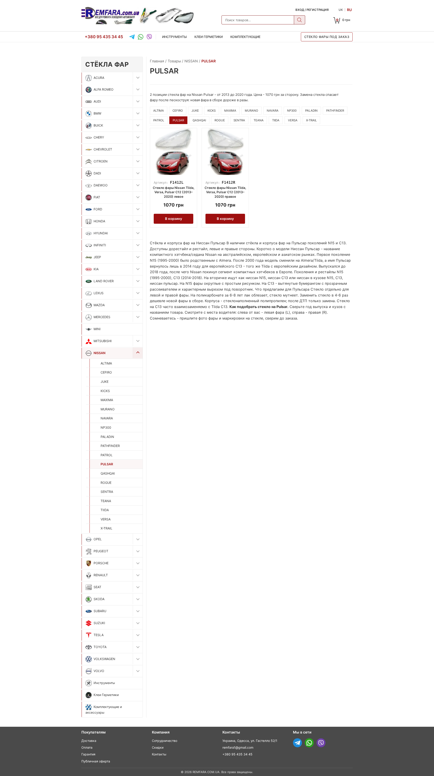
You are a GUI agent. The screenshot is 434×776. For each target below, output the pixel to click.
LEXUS (99, 293)
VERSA (106, 519)
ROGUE (106, 482)
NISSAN (99, 353)
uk (341, 10)
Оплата (86, 747)
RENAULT (101, 575)
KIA (96, 269)
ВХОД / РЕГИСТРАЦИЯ (312, 10)
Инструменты (174, 37)
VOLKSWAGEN (104, 659)
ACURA (99, 78)
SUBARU (100, 611)
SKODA (99, 599)
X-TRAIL (106, 528)
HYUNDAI (101, 233)
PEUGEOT (101, 551)
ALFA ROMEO (103, 89)
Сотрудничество (164, 741)
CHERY (99, 137)
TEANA (106, 501)
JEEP (97, 257)
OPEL (98, 539)
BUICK (98, 125)
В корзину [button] (173, 218)
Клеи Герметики (208, 37)
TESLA (99, 635)
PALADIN (107, 437)
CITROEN (101, 161)
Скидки (157, 747)
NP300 (106, 427)
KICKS (105, 391)
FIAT (97, 197)
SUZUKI (99, 623)
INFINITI (100, 245)
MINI (97, 329)
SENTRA (107, 492)
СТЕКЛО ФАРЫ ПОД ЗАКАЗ (326, 37)
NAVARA (107, 418)
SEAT (97, 587)
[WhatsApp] (140, 37)
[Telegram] (132, 37)
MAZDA (99, 305)
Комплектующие (245, 37)
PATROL (107, 455)
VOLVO (99, 671)
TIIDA (105, 510)
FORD (98, 209)
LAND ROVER (104, 281)
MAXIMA (107, 400)
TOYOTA (100, 647)
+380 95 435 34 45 (104, 36)
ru (349, 9)
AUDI (97, 101)
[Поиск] (299, 19)
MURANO (108, 409)
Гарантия (88, 754)
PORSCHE (101, 563)
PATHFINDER (110, 446)
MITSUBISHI (103, 341)
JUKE (104, 381)
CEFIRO (106, 372)
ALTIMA (106, 363)
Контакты (159, 754)
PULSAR (107, 464)
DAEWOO (101, 185)
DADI (97, 173)
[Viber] (149, 37)
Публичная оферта (95, 761)
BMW (97, 113)
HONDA (99, 221)
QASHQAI (108, 473)
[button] (138, 77)
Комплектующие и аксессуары (103, 709)
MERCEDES (102, 317)
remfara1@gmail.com (237, 747)
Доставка (88, 741)
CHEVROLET (103, 149)
